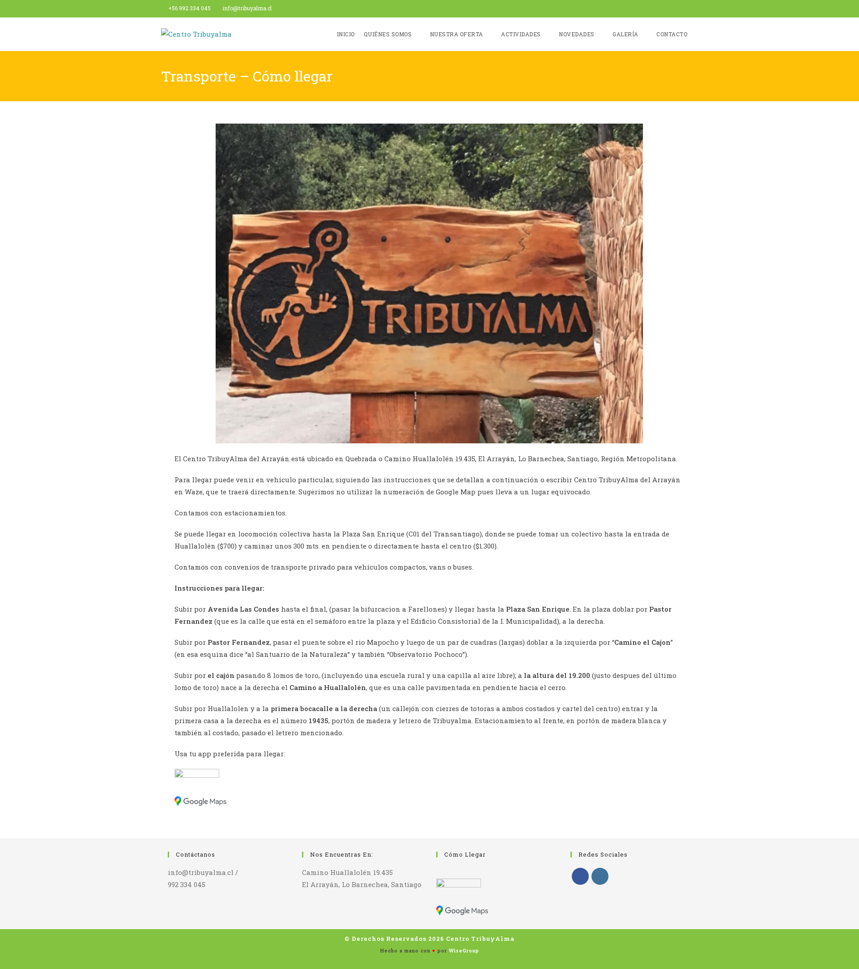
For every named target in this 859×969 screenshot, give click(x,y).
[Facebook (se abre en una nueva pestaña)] (685, 8)
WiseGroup (464, 951)
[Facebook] (580, 876)
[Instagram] (599, 876)
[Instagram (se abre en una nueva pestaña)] (694, 8)
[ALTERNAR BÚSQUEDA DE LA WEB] (698, 34)
